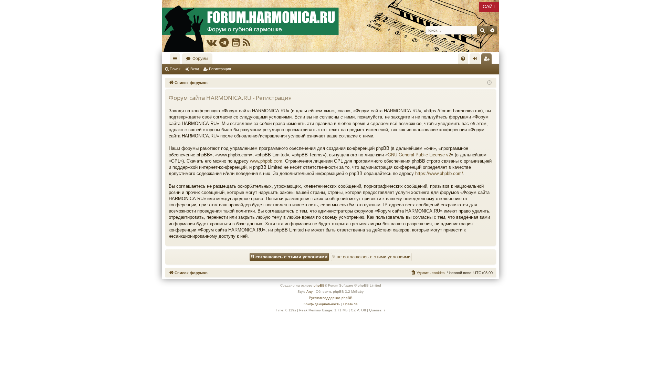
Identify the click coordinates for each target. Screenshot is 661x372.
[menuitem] (463, 58)
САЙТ (489, 6)
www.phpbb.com (266, 161)
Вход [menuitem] (476, 60)
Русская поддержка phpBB (331, 298)
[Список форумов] (330, 26)
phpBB (319, 285)
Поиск (175, 69)
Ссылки (176, 60)
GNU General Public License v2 (419, 154)
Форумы (200, 58)
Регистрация (220, 69)
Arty (309, 291)
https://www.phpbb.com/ (439, 173)
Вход (194, 69)
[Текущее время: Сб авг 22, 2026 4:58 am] (489, 83)
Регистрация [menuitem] (488, 60)
